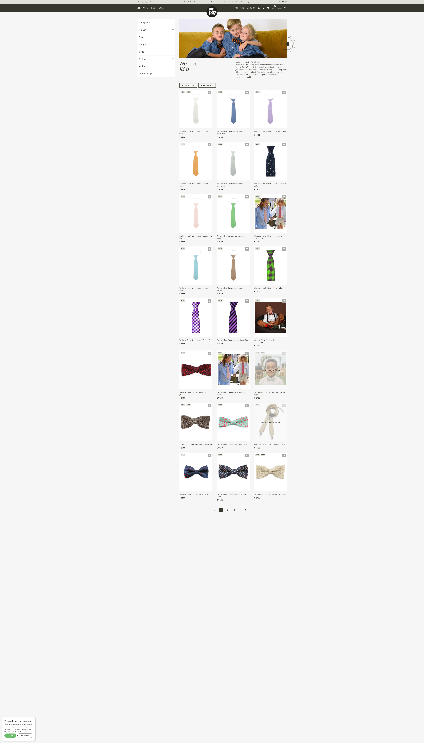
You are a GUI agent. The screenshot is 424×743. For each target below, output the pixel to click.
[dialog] (18, 729)
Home (139, 16)
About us (251, 8)
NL (280, 2)
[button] (285, 8)
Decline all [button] (25, 735)
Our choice (207, 85)
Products (146, 16)
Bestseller (188, 85)
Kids (153, 8)
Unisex (160, 8)
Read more (20, 731)
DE (286, 2)
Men (139, 8)
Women (146, 8)
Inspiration (240, 8)
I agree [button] (10, 735)
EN (283, 2)
